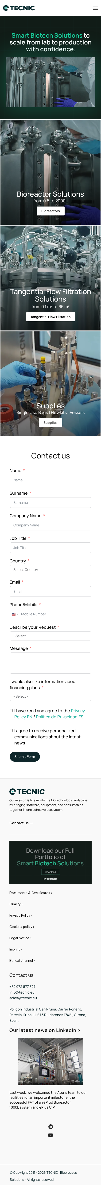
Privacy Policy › (20, 915)
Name (15, 470)
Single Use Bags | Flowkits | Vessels (50, 412)
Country (18, 561)
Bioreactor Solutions (50, 194)
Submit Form (25, 756)
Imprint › (15, 949)
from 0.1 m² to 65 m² (50, 306)
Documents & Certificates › (30, 893)
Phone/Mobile (23, 604)
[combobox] (15, 614)
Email (15, 582)
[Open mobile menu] (95, 8)
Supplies (50, 405)
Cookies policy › (21, 927)
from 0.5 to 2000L (50, 200)
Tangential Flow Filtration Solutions (50, 295)
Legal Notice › (20, 938)
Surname (19, 493)
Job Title (18, 538)
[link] (50, 862)
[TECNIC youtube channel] (50, 1138)
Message (19, 648)
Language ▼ (22, 1148)
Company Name (26, 515)
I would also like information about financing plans (43, 684)
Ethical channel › (22, 960)
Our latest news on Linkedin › (45, 1030)
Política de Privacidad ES (59, 717)
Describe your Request (33, 627)
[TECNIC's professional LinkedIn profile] (50, 1123)
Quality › (15, 904)
